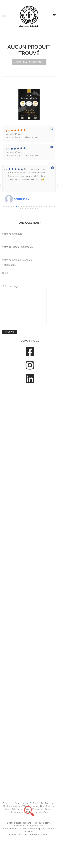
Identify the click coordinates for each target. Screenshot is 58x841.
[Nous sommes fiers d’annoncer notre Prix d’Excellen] (30, 405)
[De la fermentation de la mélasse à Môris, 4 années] (30, 700)
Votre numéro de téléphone (17, 260)
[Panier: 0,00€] (55, 13)
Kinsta (47, 809)
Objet (5, 273)
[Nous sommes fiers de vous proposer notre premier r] (30, 667)
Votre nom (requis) (12, 234)
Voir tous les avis (14, 137)
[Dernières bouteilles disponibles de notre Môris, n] (30, 438)
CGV (27, 809)
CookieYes (43, 812)
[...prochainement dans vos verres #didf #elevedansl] (30, 766)
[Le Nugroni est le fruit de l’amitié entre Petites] (30, 602)
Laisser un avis (31, 137)
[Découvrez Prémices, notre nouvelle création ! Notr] (30, 503)
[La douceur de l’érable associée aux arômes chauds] (30, 471)
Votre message (10, 286)
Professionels (36, 803)
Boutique (49, 803)
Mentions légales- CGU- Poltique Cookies (23, 806)
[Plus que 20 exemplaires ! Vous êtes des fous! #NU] (30, 569)
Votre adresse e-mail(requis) (17, 247)
